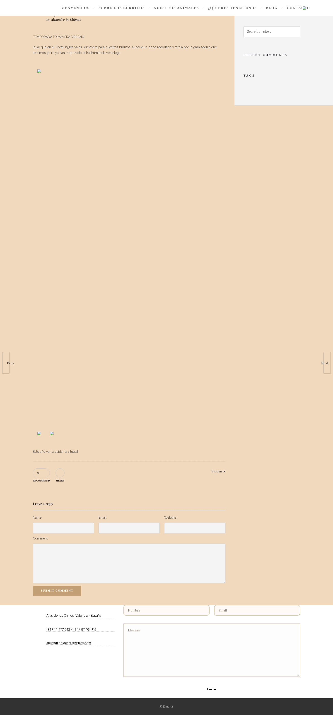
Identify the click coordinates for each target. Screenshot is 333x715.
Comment (40, 538)
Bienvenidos (74, 8)
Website (170, 517)
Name (37, 517)
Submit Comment (57, 590)
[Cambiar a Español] (304, 8)
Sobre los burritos (122, 8)
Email (102, 517)
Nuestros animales (176, 8)
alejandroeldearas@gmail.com (68, 643)
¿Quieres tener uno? (232, 8)
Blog (272, 8)
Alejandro (58, 19)
